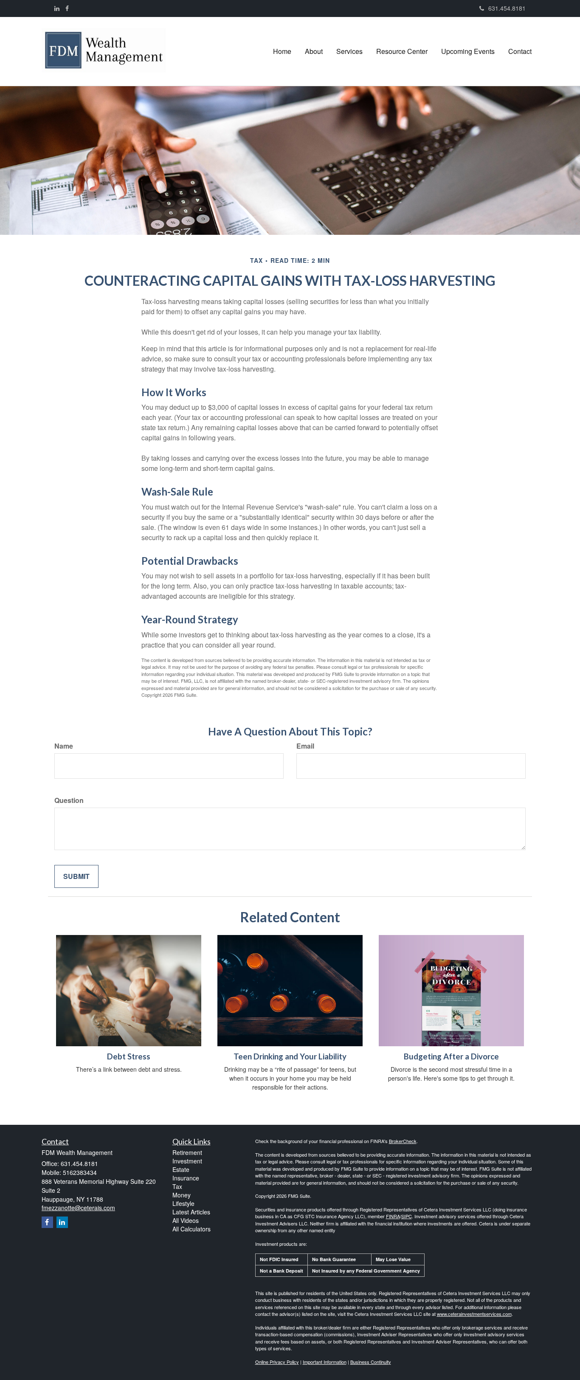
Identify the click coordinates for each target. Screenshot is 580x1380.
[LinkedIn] (56, 8)
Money (181, 1195)
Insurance (185, 1178)
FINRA (393, 1216)
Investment (187, 1161)
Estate (180, 1169)
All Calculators (191, 1229)
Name (63, 746)
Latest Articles (191, 1212)
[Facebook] (67, 8)
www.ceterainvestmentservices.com (474, 1313)
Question (69, 800)
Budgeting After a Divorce (451, 1056)
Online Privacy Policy (277, 1361)
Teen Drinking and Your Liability (290, 1056)
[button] (313, 51)
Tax (177, 1186)
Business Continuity (370, 1361)
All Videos (185, 1220)
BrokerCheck (403, 1141)
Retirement (187, 1152)
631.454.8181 (507, 8)
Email (305, 746)
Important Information (324, 1361)
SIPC (406, 1216)
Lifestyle (183, 1203)
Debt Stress (128, 1056)
